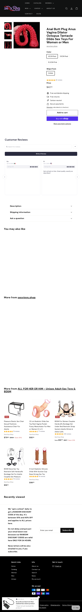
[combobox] (75, 147)
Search (34, 573)
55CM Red (64, 56)
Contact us (36, 569)
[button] (54, 80)
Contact (29, 14)
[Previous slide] (5, 177)
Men (12, 576)
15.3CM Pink (52, 62)
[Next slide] (77, 177)
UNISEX (37, 8)
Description (15, 206)
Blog (39, 14)
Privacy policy (44, 605)
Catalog (37, 3)
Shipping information (20, 212)
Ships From (51, 69)
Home (27, 3)
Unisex (13, 579)
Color (49, 52)
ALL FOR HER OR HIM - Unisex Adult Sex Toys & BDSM (40, 390)
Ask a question (17, 218)
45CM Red (52, 56)
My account (36, 579)
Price (49, 83)
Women (14, 573)
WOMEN (48, 3)
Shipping (49, 107)
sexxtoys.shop (52, 46)
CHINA (50, 73)
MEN (27, 8)
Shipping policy (55, 605)
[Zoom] (27, 35)
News (34, 576)
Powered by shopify (40, 607)
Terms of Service (67, 605)
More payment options (62, 124)
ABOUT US (51, 8)
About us (35, 566)
